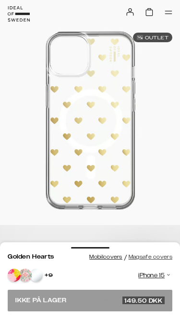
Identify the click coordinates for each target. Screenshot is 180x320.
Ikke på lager (89, 300)
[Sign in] (130, 12)
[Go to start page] (19, 14)
